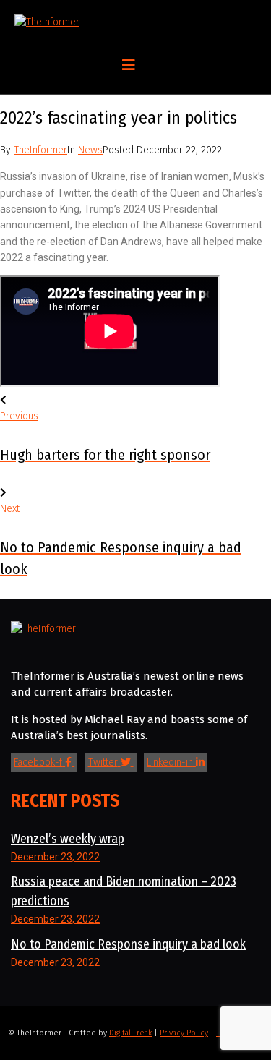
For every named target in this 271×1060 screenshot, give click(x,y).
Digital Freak (130, 1033)
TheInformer (40, 150)
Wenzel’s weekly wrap (67, 839)
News (90, 150)
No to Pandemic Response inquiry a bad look (128, 944)
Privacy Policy (184, 1033)
